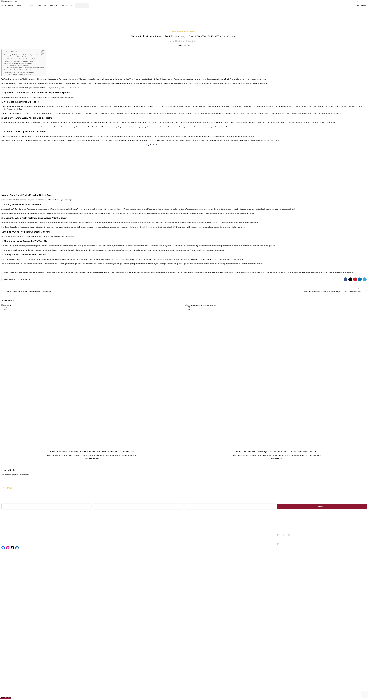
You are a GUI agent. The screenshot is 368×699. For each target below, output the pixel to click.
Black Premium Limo (125, 494)
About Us (96, 535)
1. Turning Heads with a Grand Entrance (18, 65)
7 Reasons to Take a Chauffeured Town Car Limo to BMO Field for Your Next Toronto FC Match (92, 451)
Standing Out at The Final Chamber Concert (17, 70)
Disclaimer (40, 693)
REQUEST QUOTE (82, 5)
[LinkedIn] (17, 547)
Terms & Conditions (29, 693)
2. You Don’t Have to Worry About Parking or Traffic (21, 59)
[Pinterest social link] (355, 279)
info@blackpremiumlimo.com (195, 541)
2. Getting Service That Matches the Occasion (20, 74)
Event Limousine (187, 24)
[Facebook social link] (345, 279)
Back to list (184, 290)
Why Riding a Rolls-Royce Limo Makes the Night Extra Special (23, 55)
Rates (95, 549)
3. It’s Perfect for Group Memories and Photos (20, 61)
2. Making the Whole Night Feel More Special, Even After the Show (25, 67)
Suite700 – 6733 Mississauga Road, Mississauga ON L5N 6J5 (206, 547)
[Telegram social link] (365, 279)
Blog (95, 552)
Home (177, 24)
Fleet (95, 542)
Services (96, 538)
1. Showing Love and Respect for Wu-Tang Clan (20, 72)
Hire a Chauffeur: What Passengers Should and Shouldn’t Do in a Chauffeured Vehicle (276, 451)
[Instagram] (7, 547)
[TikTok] (12, 547)
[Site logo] (9, 1)
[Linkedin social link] (360, 279)
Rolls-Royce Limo (190, 32)
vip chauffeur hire (25, 279)
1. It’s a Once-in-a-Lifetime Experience (17, 57)
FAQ (95, 545)
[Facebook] (3, 547)
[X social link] (350, 279)
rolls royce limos (9, 279)
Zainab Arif (181, 41)
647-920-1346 (362, 6)
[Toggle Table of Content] (42, 52)
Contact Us (97, 556)
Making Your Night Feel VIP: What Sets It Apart (18, 63)
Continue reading (92, 458)
